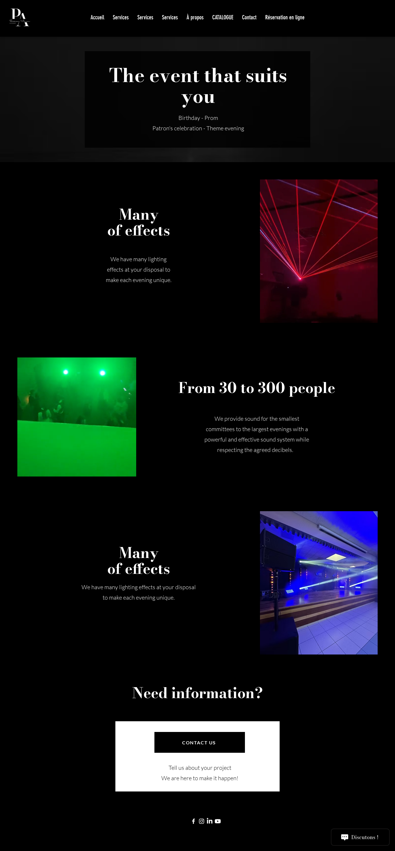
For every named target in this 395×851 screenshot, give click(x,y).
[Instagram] (201, 821)
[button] (223, 17)
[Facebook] (193, 821)
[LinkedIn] (209, 821)
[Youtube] (217, 821)
